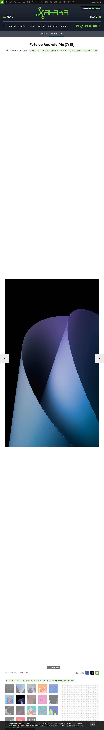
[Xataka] (2, 2)
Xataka (52, 12)
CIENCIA (41, 26)
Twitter (99, 26)
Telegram (86, 26)
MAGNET (64, 26)
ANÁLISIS (12, 26)
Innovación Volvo (57, 33)
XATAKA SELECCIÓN (27, 26)
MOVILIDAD (52, 26)
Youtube (95, 26)
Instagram (90, 26)
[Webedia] (98, 2)
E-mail (97, 673)
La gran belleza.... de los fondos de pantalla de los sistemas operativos (63, 50)
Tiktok (81, 26)
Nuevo (93, 16)
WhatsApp (77, 26)
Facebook (87, 673)
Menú (10, 16)
